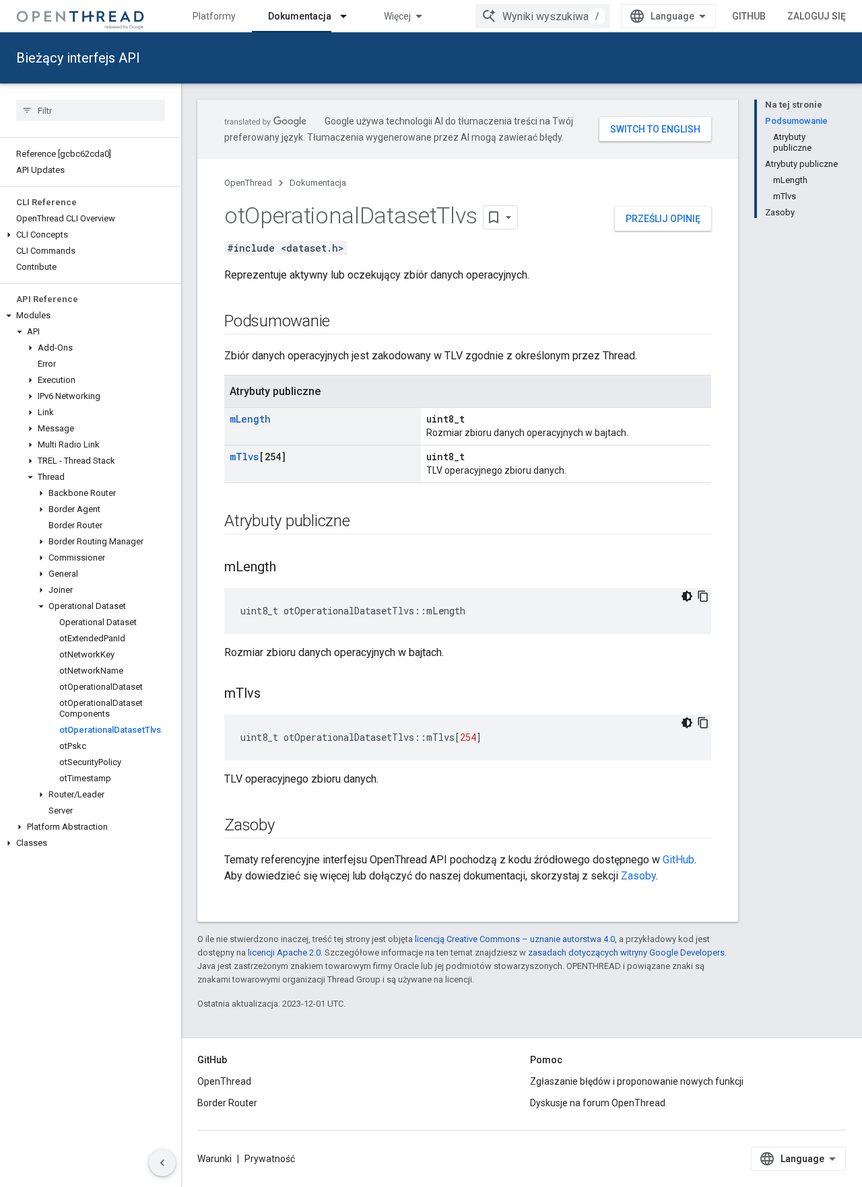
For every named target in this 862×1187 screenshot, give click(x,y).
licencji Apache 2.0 (284, 952)
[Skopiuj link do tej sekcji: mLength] (289, 568)
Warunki (214, 1158)
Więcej (397, 16)
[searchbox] (90, 110)
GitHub (749, 16)
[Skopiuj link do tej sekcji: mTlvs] (274, 694)
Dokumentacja (299, 16)
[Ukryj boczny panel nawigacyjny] (162, 1162)
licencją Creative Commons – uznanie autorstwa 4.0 (515, 939)
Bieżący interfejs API (78, 58)
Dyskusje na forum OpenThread (597, 1103)
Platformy (214, 16)
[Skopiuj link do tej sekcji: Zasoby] (288, 826)
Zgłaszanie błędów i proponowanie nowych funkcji (636, 1081)
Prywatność (269, 1158)
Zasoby (638, 875)
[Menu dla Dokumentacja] (349, 16)
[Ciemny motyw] (687, 596)
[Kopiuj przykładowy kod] (703, 596)
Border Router (227, 1103)
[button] (90, 235)
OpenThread (248, 183)
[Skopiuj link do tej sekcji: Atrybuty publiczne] (363, 522)
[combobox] (542, 16)
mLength (250, 418)
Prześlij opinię (663, 218)
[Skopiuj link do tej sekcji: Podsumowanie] (343, 322)
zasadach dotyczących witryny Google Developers (626, 952)
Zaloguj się (816, 16)
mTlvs (244, 456)
